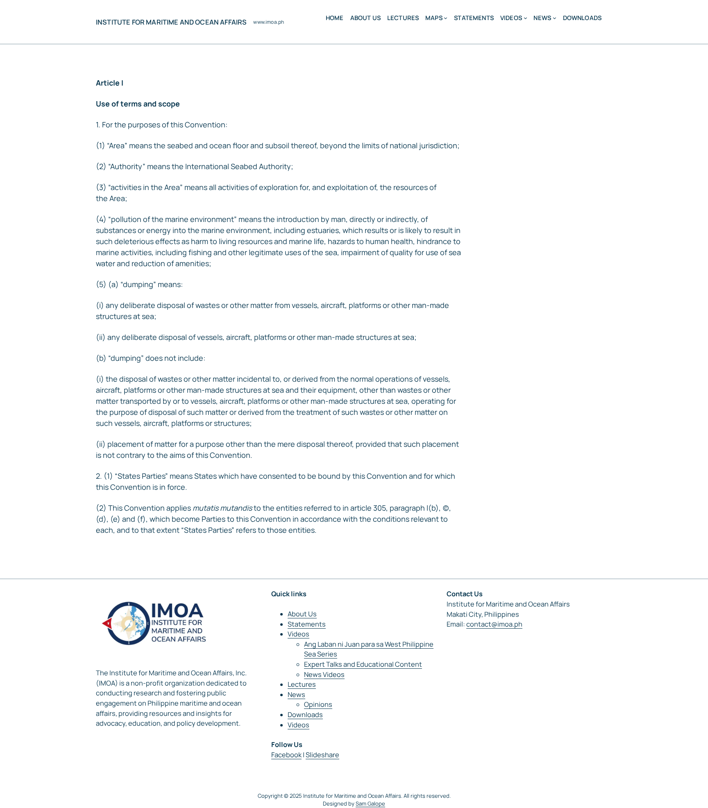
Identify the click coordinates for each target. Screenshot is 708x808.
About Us (302, 613)
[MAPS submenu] (445, 18)
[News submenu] (554, 18)
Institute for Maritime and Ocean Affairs (171, 22)
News (296, 694)
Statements (307, 624)
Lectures (302, 684)
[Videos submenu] (525, 18)
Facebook (286, 754)
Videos (298, 633)
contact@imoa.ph (494, 624)
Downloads (305, 714)
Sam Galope (370, 803)
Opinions (318, 704)
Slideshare (322, 754)
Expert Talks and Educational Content (363, 664)
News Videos (324, 674)
